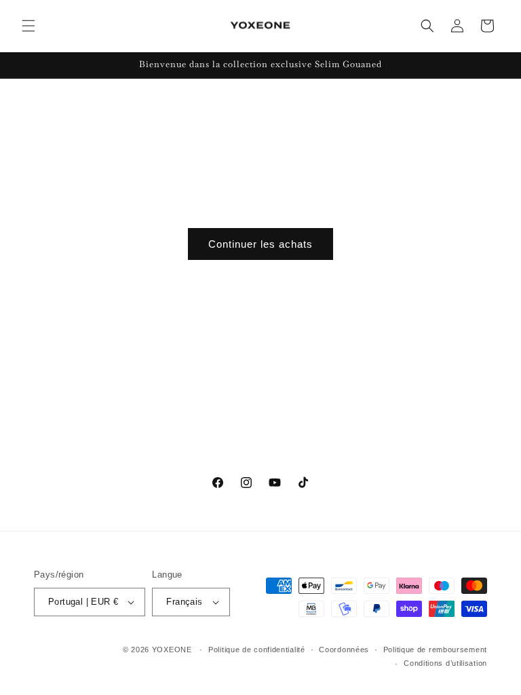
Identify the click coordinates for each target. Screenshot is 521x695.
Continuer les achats (260, 244)
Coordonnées (344, 649)
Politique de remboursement (435, 649)
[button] (28, 26)
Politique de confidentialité (256, 649)
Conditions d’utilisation (445, 663)
